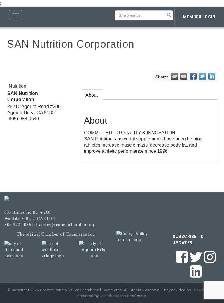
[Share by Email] (183, 76)
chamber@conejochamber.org (64, 224)
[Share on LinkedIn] (211, 76)
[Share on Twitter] (202, 76)
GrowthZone (203, 290)
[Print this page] (174, 76)
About (91, 95)
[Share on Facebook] (193, 76)
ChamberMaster (114, 296)
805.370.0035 (17, 224)
